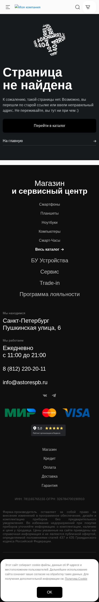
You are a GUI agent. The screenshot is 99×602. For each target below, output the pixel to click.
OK (49, 592)
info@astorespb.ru (25, 382)
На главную (13, 141)
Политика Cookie (76, 578)
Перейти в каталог (49, 126)
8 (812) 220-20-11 (24, 369)
